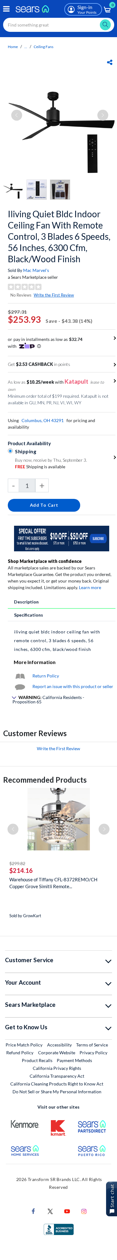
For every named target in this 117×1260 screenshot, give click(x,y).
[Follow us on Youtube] (67, 1210)
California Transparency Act (57, 1076)
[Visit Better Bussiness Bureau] (59, 1229)
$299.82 (17, 863)
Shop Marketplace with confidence (45, 561)
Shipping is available (40, 466)
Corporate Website (57, 1052)
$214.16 (21, 870)
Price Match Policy (24, 1044)
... (25, 46)
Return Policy (45, 675)
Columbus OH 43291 (43, 420)
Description (26, 601)
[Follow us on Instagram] (84, 1210)
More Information (35, 662)
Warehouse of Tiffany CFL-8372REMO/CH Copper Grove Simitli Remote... (53, 883)
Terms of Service (92, 1044)
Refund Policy (19, 1052)
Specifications (28, 615)
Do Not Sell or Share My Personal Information (56, 1091)
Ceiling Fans (43, 46)
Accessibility (59, 1044)
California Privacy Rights (57, 1068)
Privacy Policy (93, 1052)
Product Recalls (37, 1060)
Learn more (90, 587)
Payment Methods (74, 1060)
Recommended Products (45, 779)
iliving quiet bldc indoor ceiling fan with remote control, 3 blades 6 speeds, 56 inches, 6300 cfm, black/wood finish (59, 236)
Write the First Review (54, 295)
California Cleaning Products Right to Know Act (56, 1083)
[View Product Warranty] (20, 675)
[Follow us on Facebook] (33, 1210)
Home (13, 46)
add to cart (44, 505)
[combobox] (58, 25)
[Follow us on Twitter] (50, 1210)
